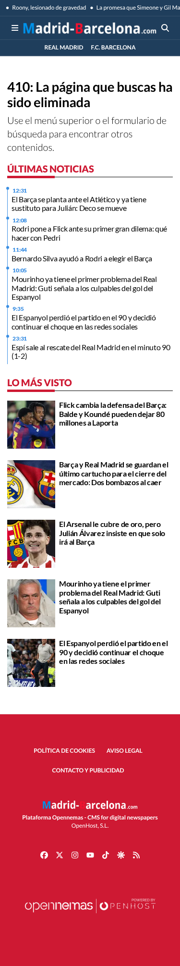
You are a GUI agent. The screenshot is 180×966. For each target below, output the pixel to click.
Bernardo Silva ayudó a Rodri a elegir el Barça (82, 258)
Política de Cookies (64, 750)
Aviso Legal (125, 750)
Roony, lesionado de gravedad (48, 7)
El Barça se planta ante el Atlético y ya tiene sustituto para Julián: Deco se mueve (79, 203)
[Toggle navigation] (15, 28)
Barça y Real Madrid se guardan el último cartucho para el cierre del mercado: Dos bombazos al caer (113, 473)
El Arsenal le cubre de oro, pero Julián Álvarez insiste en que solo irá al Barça (112, 532)
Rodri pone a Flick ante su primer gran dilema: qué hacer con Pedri (89, 233)
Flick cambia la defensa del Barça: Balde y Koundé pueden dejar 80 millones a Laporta (113, 413)
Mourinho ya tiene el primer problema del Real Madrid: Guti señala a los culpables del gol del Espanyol (84, 287)
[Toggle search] (165, 28)
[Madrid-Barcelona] (90, 28)
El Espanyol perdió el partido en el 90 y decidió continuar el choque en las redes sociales (84, 321)
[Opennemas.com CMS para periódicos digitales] (90, 915)
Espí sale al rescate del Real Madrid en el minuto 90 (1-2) (91, 351)
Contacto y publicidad (88, 770)
